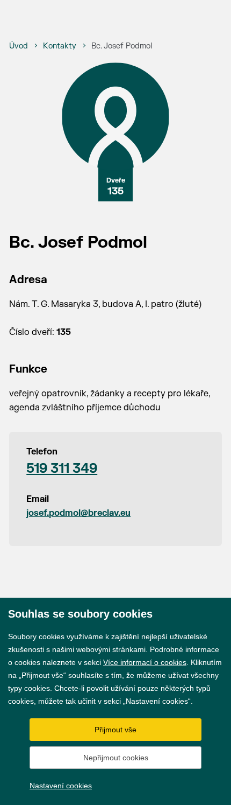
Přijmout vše (115, 729)
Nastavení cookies (61, 785)
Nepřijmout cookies (115, 757)
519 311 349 (61, 468)
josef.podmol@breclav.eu (78, 513)
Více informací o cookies (144, 662)
